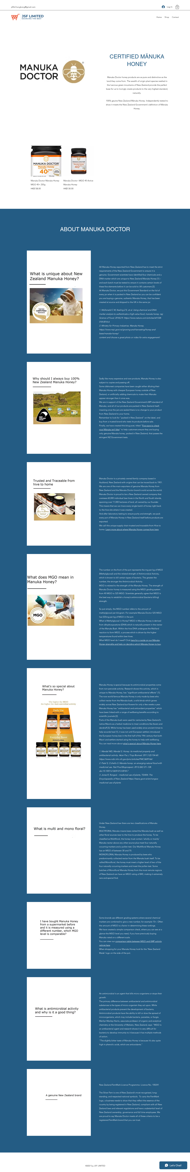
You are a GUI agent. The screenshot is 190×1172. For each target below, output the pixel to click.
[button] (177, 7)
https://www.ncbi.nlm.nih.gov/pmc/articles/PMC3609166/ (126, 759)
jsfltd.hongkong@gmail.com (23, 7)
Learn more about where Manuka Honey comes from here (132, 529)
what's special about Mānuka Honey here (142, 743)
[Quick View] (46, 161)
